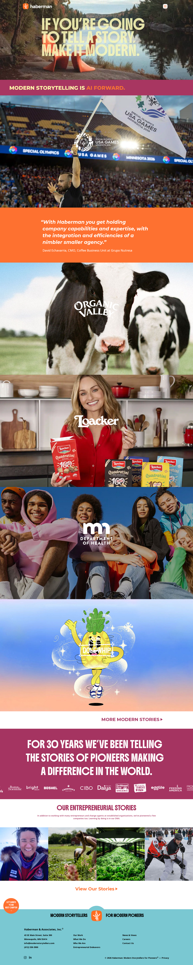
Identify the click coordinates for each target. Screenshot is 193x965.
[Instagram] (25, 957)
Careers (126, 939)
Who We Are (79, 943)
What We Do (79, 939)
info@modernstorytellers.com (39, 943)
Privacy (165, 958)
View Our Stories (94, 889)
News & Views (129, 935)
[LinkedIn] (30, 957)
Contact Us (128, 943)
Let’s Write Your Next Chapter (11, 906)
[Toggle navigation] (165, 6)
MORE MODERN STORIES (130, 719)
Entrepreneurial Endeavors (86, 947)
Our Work (78, 935)
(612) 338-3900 (31, 947)
